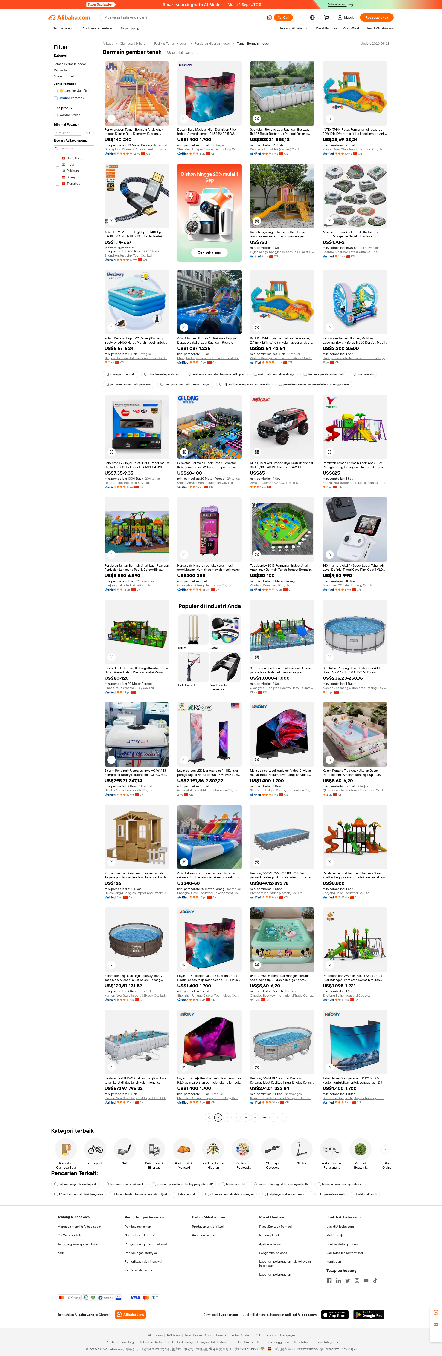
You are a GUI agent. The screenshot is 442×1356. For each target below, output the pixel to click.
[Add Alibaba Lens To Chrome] (130, 1314)
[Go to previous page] (209, 1117)
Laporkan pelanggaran (275, 1274)
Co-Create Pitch (69, 1235)
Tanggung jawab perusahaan (78, 1244)
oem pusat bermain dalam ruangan (187, 384)
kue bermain (366, 374)
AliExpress (155, 1335)
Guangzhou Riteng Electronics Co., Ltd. (205, 585)
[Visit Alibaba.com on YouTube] (366, 1280)
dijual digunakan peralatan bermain (247, 384)
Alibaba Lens (84, 1314)
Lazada (221, 1335)
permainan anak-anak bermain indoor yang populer (316, 384)
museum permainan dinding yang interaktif (185, 1184)
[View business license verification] (262, 1349)
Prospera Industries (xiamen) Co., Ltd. (276, 149)
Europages (288, 1335)
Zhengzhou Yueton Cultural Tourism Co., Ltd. (354, 482)
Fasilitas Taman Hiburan (171, 43)
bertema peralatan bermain (326, 374)
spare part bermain (122, 374)
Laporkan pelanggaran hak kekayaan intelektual (285, 1263)
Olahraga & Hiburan (133, 43)
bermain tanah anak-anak (127, 1184)
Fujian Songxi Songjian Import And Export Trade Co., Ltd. (282, 252)
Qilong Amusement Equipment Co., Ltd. (205, 482)
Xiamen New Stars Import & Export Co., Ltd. (353, 149)
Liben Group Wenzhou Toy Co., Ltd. (129, 688)
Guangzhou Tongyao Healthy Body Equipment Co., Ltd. (282, 688)
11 (273, 1117)
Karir (61, 1253)
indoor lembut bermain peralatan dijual (141, 1194)
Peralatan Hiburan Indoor (212, 43)
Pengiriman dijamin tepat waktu (147, 1244)
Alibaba (108, 43)
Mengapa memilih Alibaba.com (79, 1226)
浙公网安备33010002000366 (296, 1349)
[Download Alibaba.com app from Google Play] (368, 1314)
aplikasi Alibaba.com (301, 1314)
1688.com (174, 1335)
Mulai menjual (336, 1235)
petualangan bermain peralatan (130, 384)
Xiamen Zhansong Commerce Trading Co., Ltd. (355, 688)
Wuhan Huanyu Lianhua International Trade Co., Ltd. (282, 358)
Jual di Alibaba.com (340, 1226)
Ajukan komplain (270, 1244)
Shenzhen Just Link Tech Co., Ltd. (128, 255)
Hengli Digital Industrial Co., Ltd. (127, 482)
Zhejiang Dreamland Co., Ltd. (270, 585)
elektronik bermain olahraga (276, 374)
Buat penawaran (203, 1235)
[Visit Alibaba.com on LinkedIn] (338, 1280)
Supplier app (228, 1314)
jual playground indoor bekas (285, 1194)
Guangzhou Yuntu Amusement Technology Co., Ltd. (355, 358)
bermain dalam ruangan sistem (342, 1184)
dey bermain (188, 1194)
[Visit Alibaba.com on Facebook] (329, 1280)
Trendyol (270, 1335)
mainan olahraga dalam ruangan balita (284, 1184)
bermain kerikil (235, 1184)
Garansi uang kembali (140, 1235)
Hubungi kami (269, 1235)
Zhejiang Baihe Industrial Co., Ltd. (128, 585)
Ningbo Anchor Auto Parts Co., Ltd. (129, 790)
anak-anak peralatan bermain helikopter (218, 374)
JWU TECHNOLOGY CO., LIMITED (274, 482)
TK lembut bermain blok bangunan (81, 1194)
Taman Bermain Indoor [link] (253, 43)
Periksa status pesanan (342, 1244)
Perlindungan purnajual (141, 1253)
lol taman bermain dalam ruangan (232, 1194)
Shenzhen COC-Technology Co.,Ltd (348, 585)
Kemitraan (333, 1261)
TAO (257, 1335)
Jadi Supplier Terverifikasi (344, 1253)
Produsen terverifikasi (208, 1226)
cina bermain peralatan (164, 374)
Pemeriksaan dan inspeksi (143, 1261)
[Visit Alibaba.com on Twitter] (347, 1280)
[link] (436, 1312)
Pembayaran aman (138, 1226)
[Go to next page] (283, 1117)
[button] (269, 17)
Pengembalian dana (273, 1253)
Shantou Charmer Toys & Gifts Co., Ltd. (350, 252)
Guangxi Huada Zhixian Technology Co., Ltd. (208, 790)
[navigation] (74, 581)
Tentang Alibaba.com (74, 1217)
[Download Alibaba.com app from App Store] (335, 1314)
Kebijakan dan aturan (139, 1270)
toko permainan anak (331, 1194)
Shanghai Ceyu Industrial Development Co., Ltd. (209, 358)
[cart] (327, 18)
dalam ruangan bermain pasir (78, 1184)
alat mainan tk (367, 1194)
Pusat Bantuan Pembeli (275, 1226)
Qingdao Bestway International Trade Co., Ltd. (137, 358)
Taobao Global (240, 1335)
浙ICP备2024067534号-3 (338, 1349)
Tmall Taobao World (198, 1335)
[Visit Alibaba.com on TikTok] (375, 1280)
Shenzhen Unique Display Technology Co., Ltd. (209, 149)
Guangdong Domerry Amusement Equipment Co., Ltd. (137, 149)
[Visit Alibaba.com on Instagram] (357, 1280)
